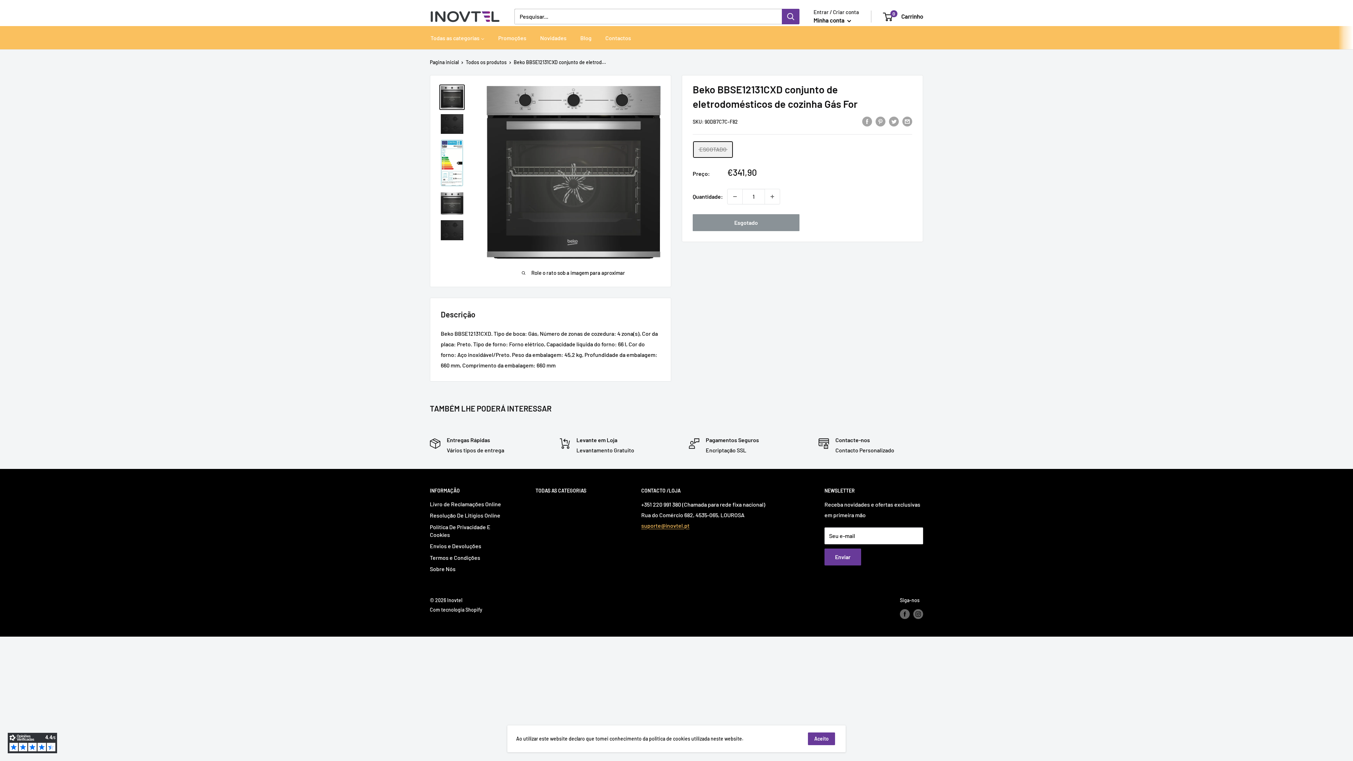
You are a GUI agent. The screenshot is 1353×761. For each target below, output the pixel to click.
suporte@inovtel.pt (665, 525)
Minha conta (830, 20)
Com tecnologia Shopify (456, 610)
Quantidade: (708, 196)
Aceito (821, 739)
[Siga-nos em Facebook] (905, 614)
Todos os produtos (486, 62)
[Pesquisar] (790, 16)
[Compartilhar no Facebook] (867, 121)
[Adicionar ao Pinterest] (880, 121)
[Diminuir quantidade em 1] (735, 196)
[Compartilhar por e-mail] (907, 121)
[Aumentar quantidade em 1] (772, 196)
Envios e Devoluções (455, 546)
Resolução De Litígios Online (465, 515)
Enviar (843, 556)
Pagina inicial (444, 62)
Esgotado (746, 222)
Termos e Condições (455, 557)
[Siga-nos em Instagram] (918, 614)
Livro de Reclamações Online (465, 504)
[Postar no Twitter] (894, 121)
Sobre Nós (443, 568)
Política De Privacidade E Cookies (460, 531)
